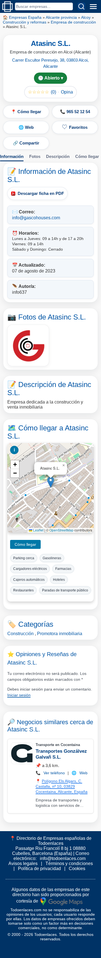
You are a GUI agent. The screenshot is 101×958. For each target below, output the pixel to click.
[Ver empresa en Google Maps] (61, 900)
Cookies (77, 868)
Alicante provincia (61, 17)
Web (83, 773)
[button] (50, 482)
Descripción (58, 156)
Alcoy (86, 17)
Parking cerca (23, 558)
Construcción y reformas (24, 22)
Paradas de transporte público (65, 590)
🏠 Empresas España (22, 17)
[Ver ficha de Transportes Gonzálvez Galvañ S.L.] (21, 753)
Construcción (20, 633)
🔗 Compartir (26, 143)
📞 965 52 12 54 (75, 111)
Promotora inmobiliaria (59, 633)
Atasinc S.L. (23, 729)
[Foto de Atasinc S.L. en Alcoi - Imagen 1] (28, 345)
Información (12, 156)
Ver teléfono (54, 773)
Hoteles (59, 580)
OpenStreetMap (61, 530)
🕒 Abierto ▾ (50, 78)
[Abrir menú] (93, 6)
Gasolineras (52, 558)
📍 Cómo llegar (26, 111)
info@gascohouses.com (36, 217)
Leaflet (37, 530)
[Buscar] (81, 6)
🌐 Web (26, 127)
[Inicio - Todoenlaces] (7, 6)
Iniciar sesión (19, 695)
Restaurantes (23, 590)
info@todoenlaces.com (63, 858)
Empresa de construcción (73, 22)
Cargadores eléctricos (30, 569)
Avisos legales (23, 863)
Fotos (34, 156)
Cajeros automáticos (29, 580)
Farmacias (63, 569)
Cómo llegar (87, 156)
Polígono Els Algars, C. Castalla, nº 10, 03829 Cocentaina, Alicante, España (62, 786)
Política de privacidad (39, 868)
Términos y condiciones (69, 863)
